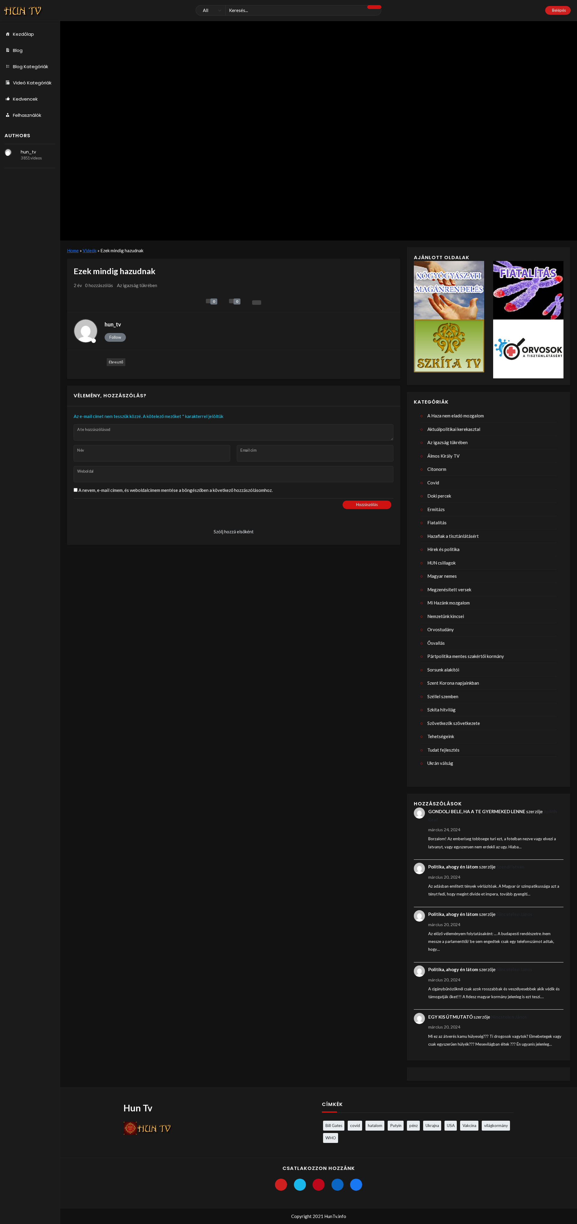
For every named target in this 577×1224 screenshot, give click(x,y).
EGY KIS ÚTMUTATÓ (450, 1016)
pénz (413, 1125)
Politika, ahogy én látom (453, 866)
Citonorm (436, 469)
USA (451, 1125)
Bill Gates (333, 1125)
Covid (433, 482)
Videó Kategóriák (32, 83)
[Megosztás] (256, 302)
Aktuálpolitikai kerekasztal (453, 429)
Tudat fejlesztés (443, 750)
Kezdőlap (23, 34)
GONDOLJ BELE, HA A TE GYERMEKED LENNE (476, 811)
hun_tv (28, 152)
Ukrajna (432, 1125)
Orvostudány (440, 629)
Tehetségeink (440, 736)
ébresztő (116, 362)
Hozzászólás (367, 504)
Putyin (395, 1125)
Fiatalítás (437, 522)
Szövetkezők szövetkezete (453, 723)
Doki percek (439, 495)
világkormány (496, 1125)
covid (355, 1125)
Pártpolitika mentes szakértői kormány (465, 656)
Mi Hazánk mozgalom (448, 602)
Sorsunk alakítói (443, 669)
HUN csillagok (441, 562)
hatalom (375, 1125)
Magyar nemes (442, 576)
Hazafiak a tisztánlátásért (453, 536)
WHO (330, 1137)
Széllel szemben (442, 696)
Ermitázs (436, 509)
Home (73, 250)
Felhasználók (27, 115)
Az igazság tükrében (137, 285)
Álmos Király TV (443, 456)
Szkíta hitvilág (441, 709)
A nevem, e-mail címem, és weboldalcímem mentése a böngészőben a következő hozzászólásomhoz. (175, 490)
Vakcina (469, 1125)
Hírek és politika (443, 549)
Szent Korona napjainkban (453, 683)
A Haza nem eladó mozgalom (455, 415)
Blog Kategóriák (30, 66)
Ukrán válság (440, 763)
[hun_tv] (8, 152)
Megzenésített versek (449, 589)
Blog (18, 50)
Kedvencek (25, 99)
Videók (89, 250)
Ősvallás (436, 643)
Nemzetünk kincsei (445, 616)
